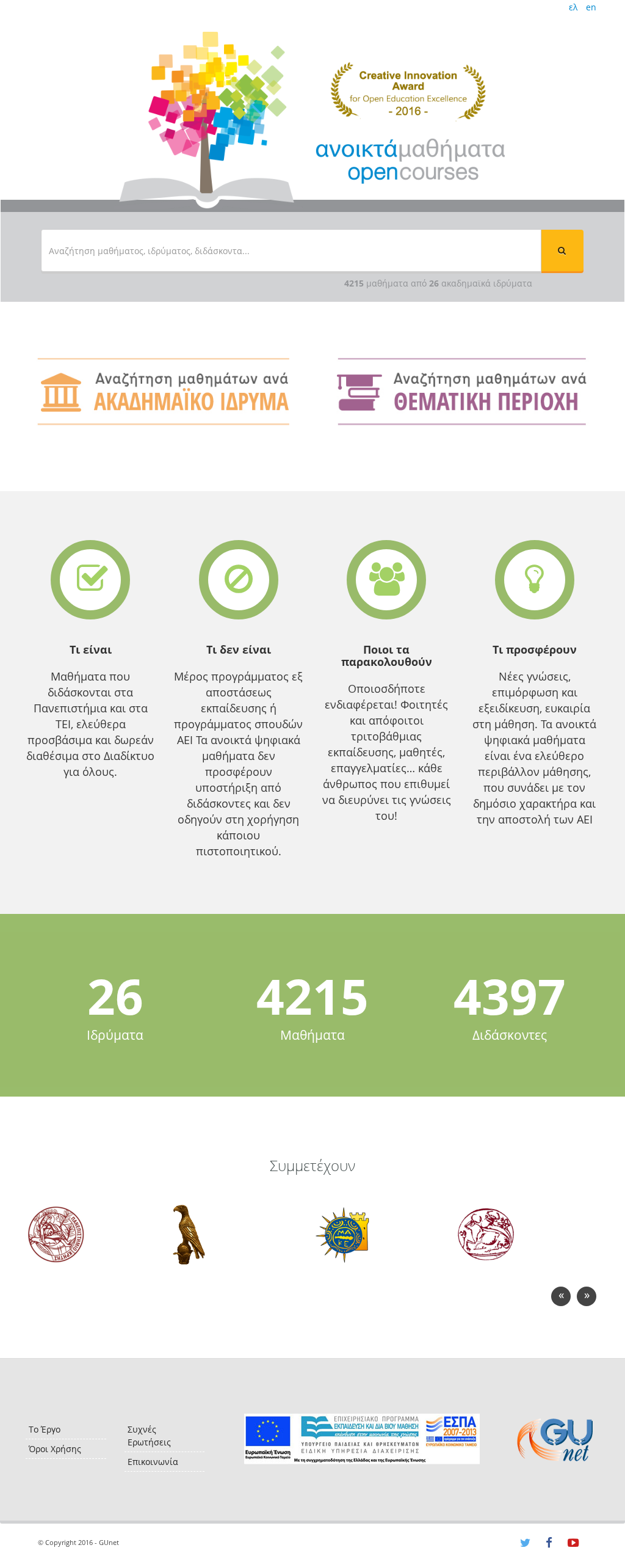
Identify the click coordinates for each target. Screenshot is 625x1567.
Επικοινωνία (153, 1461)
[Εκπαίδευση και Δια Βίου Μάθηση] (362, 1439)
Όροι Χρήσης (55, 1449)
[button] (562, 250)
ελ (573, 7)
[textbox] (291, 250)
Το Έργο (44, 1429)
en (591, 7)
